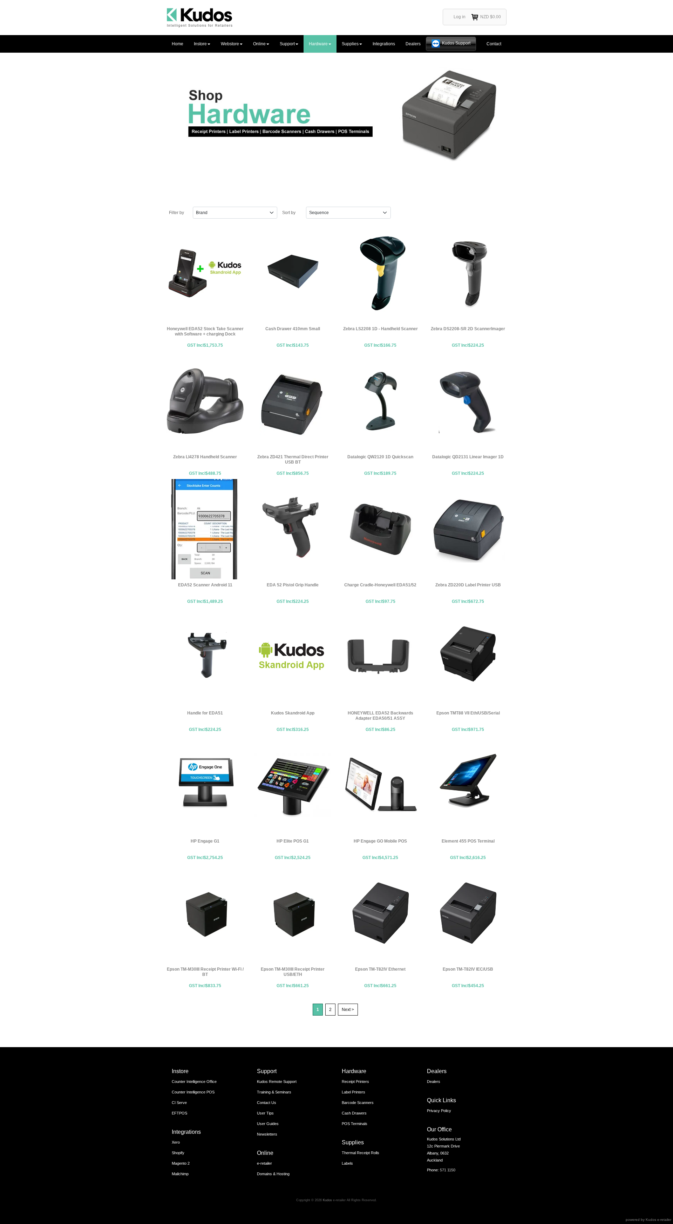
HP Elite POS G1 (292, 785)
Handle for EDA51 (205, 657)
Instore (200, 43)
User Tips (265, 1113)
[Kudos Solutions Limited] (199, 17)
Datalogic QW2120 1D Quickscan (380, 401)
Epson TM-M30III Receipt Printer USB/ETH (292, 913)
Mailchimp (180, 1174)
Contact (494, 43)
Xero (176, 1142)
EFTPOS (179, 1113)
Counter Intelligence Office (194, 1081)
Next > (348, 1009)
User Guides (268, 1124)
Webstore (230, 43)
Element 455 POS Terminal (468, 785)
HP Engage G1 (205, 785)
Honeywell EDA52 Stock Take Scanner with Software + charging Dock (205, 273)
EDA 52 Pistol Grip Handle (292, 529)
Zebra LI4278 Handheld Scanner (205, 401)
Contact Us (266, 1102)
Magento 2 (181, 1163)
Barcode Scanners (358, 1102)
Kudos (327, 1200)
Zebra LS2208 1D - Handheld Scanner (380, 273)
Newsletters (267, 1134)
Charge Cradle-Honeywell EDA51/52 (380, 529)
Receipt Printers (355, 1081)
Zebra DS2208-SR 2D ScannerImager (468, 273)
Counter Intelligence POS (193, 1092)
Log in (459, 16)
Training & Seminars (274, 1092)
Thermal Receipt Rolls (360, 1153)
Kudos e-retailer (658, 1220)
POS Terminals (354, 1124)
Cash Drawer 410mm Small (292, 273)
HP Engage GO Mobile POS (380, 785)
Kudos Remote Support (277, 1081)
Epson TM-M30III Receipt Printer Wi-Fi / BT (205, 913)
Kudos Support (456, 43)
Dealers (413, 43)
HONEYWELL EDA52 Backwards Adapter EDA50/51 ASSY (380, 657)
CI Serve (179, 1102)
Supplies (350, 43)
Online (259, 43)
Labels (347, 1163)
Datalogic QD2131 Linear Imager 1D (468, 401)
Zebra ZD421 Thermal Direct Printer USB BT (292, 401)
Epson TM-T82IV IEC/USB (468, 913)
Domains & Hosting (273, 1174)
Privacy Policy (439, 1111)
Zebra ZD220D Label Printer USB (468, 529)
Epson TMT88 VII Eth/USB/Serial (468, 657)
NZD (490, 16)
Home (177, 43)
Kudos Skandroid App (292, 657)
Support (287, 43)
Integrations (384, 43)
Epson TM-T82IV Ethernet (380, 913)
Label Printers (353, 1092)
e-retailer (264, 1163)
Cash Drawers (354, 1113)
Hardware (318, 43)
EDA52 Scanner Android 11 (205, 529)
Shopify (178, 1153)
